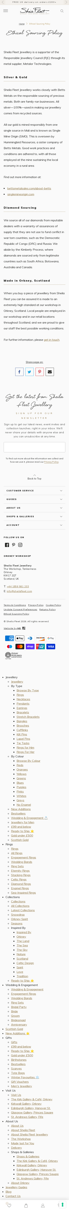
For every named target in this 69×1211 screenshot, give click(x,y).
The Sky (22, 950)
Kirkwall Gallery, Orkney (26, 1103)
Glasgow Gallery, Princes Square (32, 1112)
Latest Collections (23, 910)
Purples (21, 787)
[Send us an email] (50, 372)
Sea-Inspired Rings (23, 892)
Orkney (21, 936)
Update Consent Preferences (20, 609)
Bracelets (23, 712)
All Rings (16, 853)
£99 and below (21, 826)
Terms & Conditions (15, 605)
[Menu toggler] (5, 11)
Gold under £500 (22, 835)
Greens (21, 778)
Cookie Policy (53, 605)
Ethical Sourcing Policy (16, 613)
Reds (20, 765)
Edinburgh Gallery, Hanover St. (31, 1108)
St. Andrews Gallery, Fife (27, 1117)
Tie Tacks (23, 743)
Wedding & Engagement (27, 989)
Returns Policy (47, 609)
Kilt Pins (22, 734)
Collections (18, 901)
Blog (8, 1191)
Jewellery (17, 681)
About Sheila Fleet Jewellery (29, 1134)
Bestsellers (18, 813)
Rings (20, 695)
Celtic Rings (18, 879)
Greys (20, 800)
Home (21, 24)
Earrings (22, 708)
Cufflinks (22, 730)
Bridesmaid (18, 1020)
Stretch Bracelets (28, 717)
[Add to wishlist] (9, 1205)
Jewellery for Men (22, 822)
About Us (17, 1125)
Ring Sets (17, 866)
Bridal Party (19, 1007)
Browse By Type (28, 690)
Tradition (22, 976)
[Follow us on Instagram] (20, 545)
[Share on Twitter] (29, 372)
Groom (15, 1016)
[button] (62, 11)
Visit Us (16, 1095)
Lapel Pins (23, 739)
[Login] (42, 1205)
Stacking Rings (21, 875)
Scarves (16, 1068)
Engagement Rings (23, 857)
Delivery (16, 1147)
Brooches (23, 725)
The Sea (22, 945)
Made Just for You (22, 1143)
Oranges (22, 769)
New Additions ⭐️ (18, 1033)
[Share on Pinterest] (40, 372)
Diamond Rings (21, 884)
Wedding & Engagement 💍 (29, 818)
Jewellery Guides (16, 1187)
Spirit (20, 967)
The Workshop (21, 1139)
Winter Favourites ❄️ (25, 1077)
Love (20, 972)
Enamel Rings (20, 888)
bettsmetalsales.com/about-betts (29, 188)
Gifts (14, 1042)
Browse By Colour (28, 761)
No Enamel (24, 804)
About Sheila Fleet (23, 1130)
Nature (21, 954)
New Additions (21, 809)
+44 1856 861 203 (18, 586)
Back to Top (34, 478)
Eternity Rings (20, 870)
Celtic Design (25, 963)
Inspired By (24, 932)
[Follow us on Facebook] (7, 545)
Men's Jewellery (21, 1086)
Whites (21, 796)
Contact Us (13, 1196)
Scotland (22, 958)
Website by (12, 628)
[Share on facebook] (19, 372)
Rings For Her (25, 752)
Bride (14, 1011)
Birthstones (18, 1060)
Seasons (16, 923)
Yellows (21, 774)
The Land (23, 941)
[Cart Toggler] (26, 1205)
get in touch (51, 339)
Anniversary (19, 1024)
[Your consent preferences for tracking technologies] (62, 1204)
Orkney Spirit (19, 919)
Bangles (22, 721)
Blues (20, 782)
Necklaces (23, 699)
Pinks (20, 791)
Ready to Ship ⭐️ (22, 831)
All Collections (20, 906)
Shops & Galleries (28, 1156)
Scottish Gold (20, 840)
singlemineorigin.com (20, 194)
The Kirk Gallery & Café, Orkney (31, 1099)
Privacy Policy (51, 462)
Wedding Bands (21, 862)
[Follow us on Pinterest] (13, 545)
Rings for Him (25, 747)
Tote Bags (18, 1073)
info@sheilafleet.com (19, 591)
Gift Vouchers (20, 1081)
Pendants (23, 703)
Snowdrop (18, 914)
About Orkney (20, 1183)
